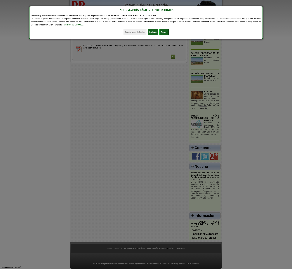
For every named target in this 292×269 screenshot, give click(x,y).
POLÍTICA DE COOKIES (73, 25)
